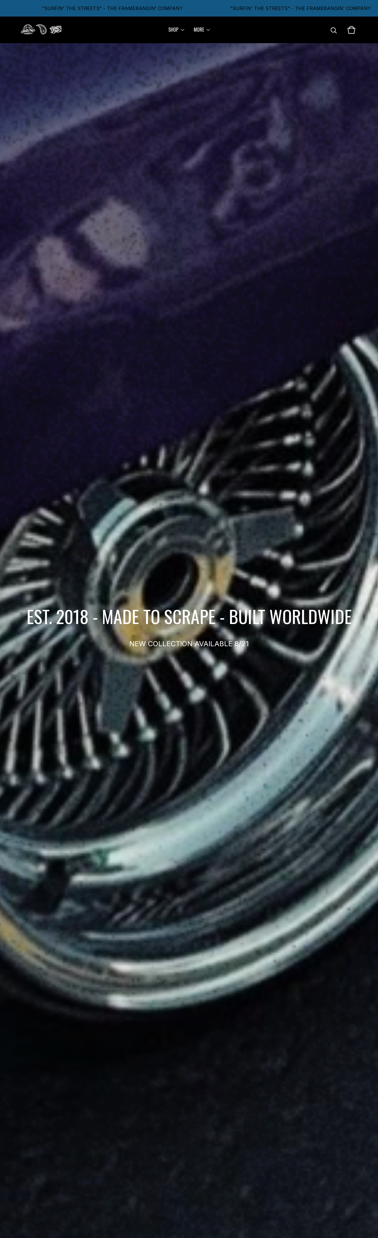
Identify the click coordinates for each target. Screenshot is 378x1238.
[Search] (334, 30)
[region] (189, 8)
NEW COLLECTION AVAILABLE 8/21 (189, 643)
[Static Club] (41, 29)
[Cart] (351, 30)
